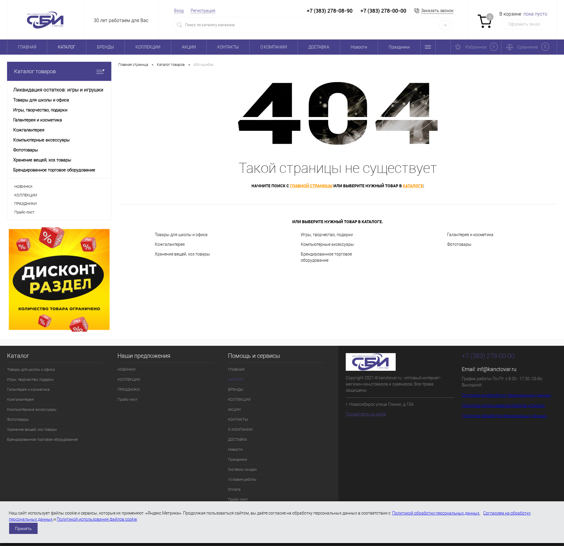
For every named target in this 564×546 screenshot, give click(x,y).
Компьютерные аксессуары (327, 244)
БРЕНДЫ (105, 47)
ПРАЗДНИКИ (25, 203)
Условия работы (242, 479)
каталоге (413, 185)
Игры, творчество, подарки (327, 234)
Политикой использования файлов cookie (97, 519)
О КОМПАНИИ (273, 47)
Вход (179, 10)
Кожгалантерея (170, 244)
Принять (23, 528)
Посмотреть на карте (366, 414)
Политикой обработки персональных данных (435, 513)
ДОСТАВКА (318, 47)
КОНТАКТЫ (228, 47)
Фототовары (459, 244)
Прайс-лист (24, 212)
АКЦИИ (189, 47)
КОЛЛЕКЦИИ (147, 47)
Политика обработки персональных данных (504, 415)
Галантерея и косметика (470, 234)
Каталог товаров (35, 71)
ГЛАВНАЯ (27, 47)
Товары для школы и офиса (181, 234)
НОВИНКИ (23, 186)
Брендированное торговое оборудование (326, 257)
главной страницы (311, 185)
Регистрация (203, 10)
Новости (359, 47)
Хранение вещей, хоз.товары (182, 254)
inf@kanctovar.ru (496, 369)
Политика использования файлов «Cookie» (503, 405)
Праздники (399, 47)
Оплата (234, 489)
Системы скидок (242, 469)
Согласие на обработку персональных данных (506, 395)
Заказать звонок (437, 10)
